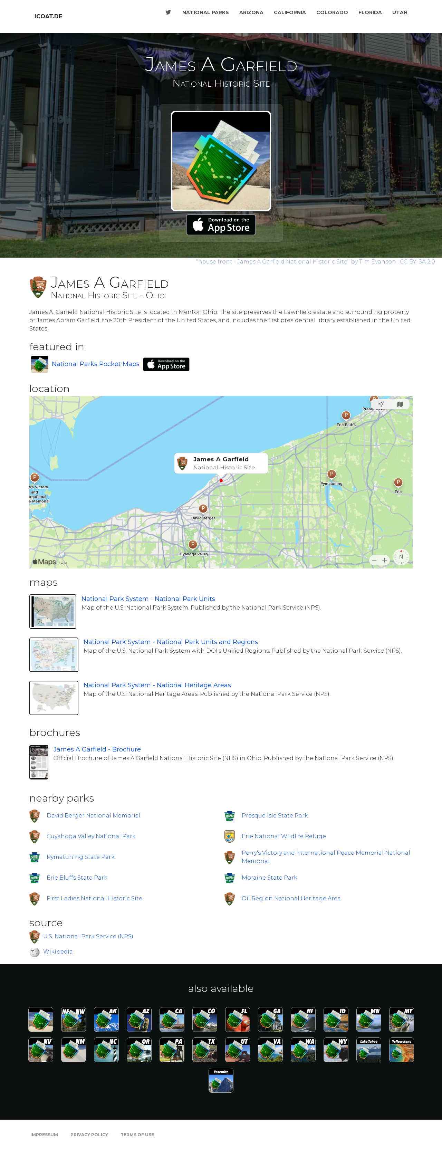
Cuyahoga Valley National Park (91, 836)
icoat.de (48, 16)
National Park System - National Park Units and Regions (171, 642)
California (290, 12)
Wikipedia (58, 952)
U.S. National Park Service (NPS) (88, 936)
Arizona (251, 12)
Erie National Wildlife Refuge (284, 836)
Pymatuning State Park (81, 857)
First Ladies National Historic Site (94, 898)
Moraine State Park (269, 877)
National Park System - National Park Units (148, 599)
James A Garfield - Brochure (97, 749)
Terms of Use (137, 1134)
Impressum (44, 1134)
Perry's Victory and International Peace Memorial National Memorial (326, 857)
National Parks (205, 12)
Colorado (332, 12)
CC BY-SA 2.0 (417, 261)
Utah (399, 12)
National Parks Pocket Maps (96, 364)
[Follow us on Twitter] (168, 12)
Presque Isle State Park (275, 815)
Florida (370, 12)
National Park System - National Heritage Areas (157, 685)
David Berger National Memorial (94, 815)
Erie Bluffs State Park (77, 877)
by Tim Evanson (296, 261)
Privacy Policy (89, 1134)
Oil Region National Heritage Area (291, 898)
